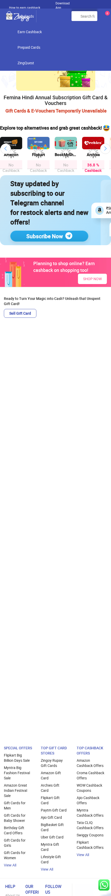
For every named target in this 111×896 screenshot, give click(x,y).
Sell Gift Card (20, 313)
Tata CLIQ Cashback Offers (90, 825)
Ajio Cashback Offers (88, 800)
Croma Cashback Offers (90, 775)
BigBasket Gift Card (52, 827)
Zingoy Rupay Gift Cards (52, 763)
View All (10, 865)
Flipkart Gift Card (50, 800)
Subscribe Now (44, 236)
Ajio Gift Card (51, 817)
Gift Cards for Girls (15, 843)
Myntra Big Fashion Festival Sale (17, 772)
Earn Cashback (30, 31)
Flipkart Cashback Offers (90, 845)
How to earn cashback (25, 7)
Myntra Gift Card (50, 847)
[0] (106, 18)
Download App (63, 4)
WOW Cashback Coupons (89, 788)
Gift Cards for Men (15, 805)
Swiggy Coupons (90, 834)
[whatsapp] (104, 885)
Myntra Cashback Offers (90, 813)
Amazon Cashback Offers (90, 763)
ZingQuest (26, 62)
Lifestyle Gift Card (51, 859)
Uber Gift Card (52, 837)
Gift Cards (26, 16)
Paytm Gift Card (54, 810)
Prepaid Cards (29, 47)
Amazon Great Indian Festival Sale (15, 790)
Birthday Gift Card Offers (14, 830)
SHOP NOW (92, 278)
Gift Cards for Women (15, 855)
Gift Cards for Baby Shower (15, 818)
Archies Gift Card (50, 788)
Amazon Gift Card (51, 775)
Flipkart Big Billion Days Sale (17, 758)
